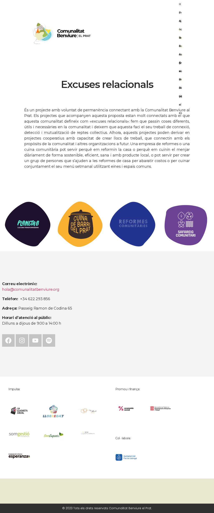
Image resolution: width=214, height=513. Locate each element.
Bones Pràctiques (180, 47)
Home (180, 5)
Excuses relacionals (180, 30)
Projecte (180, 14)
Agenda (180, 55)
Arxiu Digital (180, 64)
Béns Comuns (180, 39)
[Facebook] (8, 340)
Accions (180, 22)
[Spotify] (49, 340)
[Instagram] (22, 340)
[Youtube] (35, 340)
